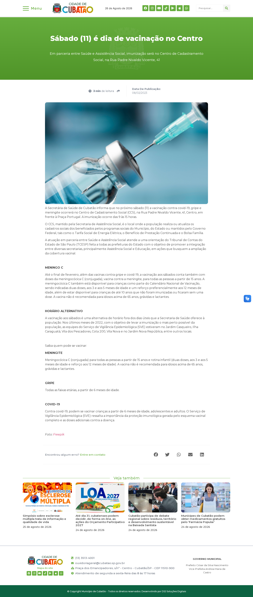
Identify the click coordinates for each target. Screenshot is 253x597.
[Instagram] (152, 8)
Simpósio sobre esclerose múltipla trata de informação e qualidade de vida (44, 519)
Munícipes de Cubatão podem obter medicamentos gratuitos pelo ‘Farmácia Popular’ (203, 519)
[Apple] (180, 8)
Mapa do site (45, 568)
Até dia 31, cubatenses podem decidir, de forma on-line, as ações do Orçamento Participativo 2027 (100, 520)
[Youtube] (159, 8)
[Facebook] (145, 8)
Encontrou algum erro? (75, 454)
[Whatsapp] (186, 8)
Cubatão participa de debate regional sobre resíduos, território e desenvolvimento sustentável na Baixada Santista (152, 520)
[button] (156, 454)
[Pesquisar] (226, 8)
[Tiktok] (166, 8)
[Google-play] (173, 8)
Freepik (58, 434)
